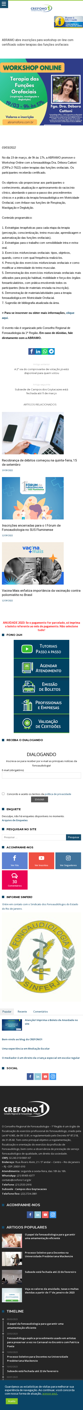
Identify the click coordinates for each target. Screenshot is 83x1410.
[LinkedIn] (37, 1076)
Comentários (40, 1011)
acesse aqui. (49, 1393)
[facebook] (31, 351)
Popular (7, 1011)
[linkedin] (38, 351)
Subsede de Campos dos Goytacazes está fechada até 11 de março (41, 389)
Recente (22, 1011)
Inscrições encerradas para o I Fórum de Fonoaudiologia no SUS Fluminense (31, 527)
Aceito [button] (11, 1401)
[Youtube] (45, 1076)
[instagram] (52, 1076)
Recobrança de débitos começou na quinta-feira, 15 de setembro (39, 462)
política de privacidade (58, 794)
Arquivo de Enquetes (15, 820)
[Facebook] (30, 1076)
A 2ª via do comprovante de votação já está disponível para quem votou (41, 369)
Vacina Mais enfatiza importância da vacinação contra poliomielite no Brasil (41, 593)
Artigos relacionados (40, 404)
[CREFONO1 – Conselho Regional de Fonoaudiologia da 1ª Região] (42, 4)
